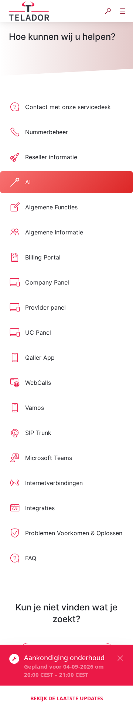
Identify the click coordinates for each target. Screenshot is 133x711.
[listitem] (66, 107)
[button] (107, 11)
